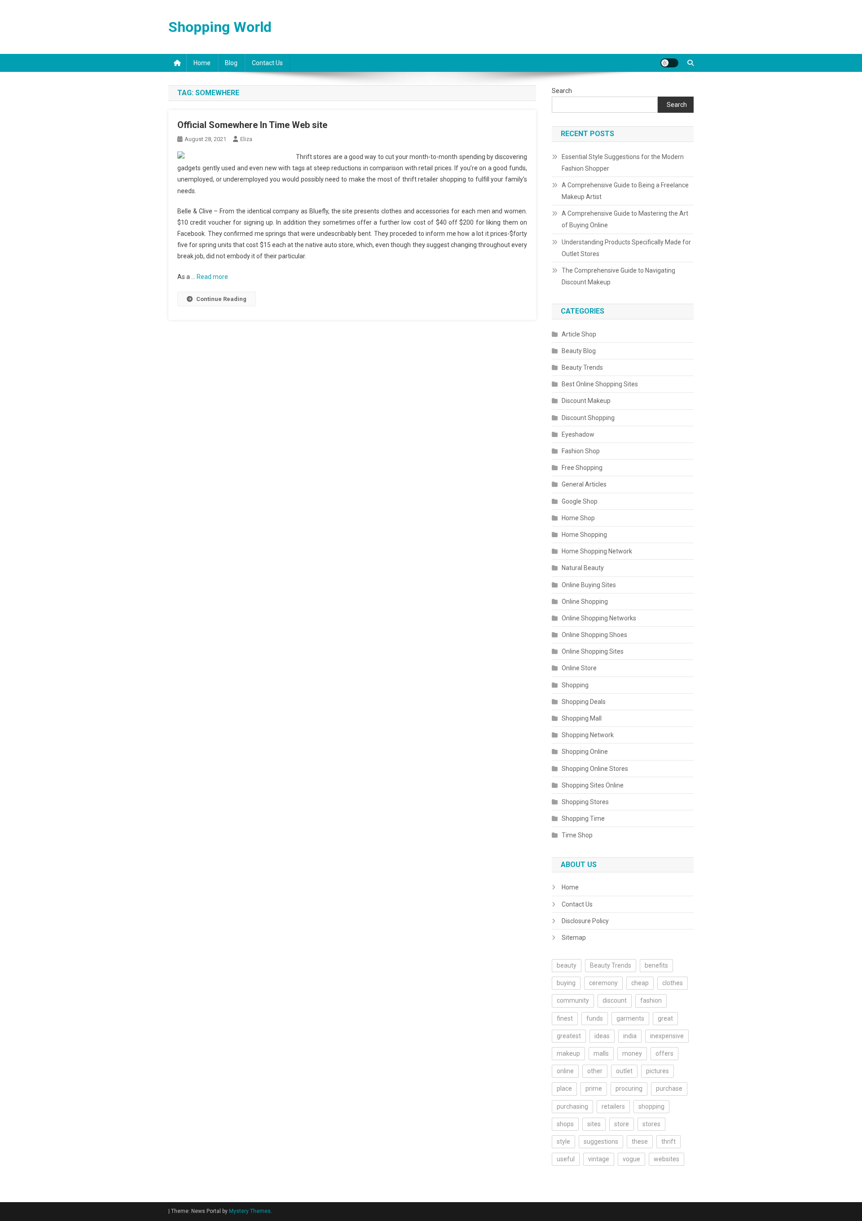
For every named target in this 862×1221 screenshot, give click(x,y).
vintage (598, 1159)
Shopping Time (583, 818)
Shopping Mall (582, 718)
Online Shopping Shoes (594, 634)
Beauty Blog (579, 350)
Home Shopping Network (597, 551)
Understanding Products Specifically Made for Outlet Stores (626, 248)
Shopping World (220, 26)
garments (630, 1018)
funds (594, 1018)
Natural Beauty (583, 567)
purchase (669, 1088)
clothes (672, 983)
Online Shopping (585, 601)
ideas (602, 1036)
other (595, 1071)
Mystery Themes (250, 1211)
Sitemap (574, 937)
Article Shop (579, 334)
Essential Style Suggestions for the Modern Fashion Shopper (623, 162)
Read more (212, 276)
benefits (656, 965)
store (621, 1124)
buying (566, 983)
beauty (566, 965)
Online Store (579, 668)
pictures (657, 1071)
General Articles (584, 484)
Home (202, 62)
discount (615, 1000)
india (630, 1036)
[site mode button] (669, 62)
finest (565, 1018)
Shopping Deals (584, 701)
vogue (631, 1159)
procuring (629, 1088)
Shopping (575, 685)
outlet (624, 1071)
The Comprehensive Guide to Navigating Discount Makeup (618, 276)
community (573, 1000)
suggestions (601, 1141)
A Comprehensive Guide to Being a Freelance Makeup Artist (625, 190)
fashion (651, 1000)
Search (562, 90)
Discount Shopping (588, 417)
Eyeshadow (578, 434)
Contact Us (267, 62)
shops (565, 1124)
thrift (668, 1141)
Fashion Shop (581, 451)
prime (593, 1088)
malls (601, 1053)
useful (566, 1159)
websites (666, 1159)
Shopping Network (588, 735)
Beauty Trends (582, 367)
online (565, 1071)
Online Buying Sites (589, 584)
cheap (640, 983)
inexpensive (667, 1036)
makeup (568, 1053)
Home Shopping (584, 534)
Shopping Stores (585, 801)
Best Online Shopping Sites (600, 384)
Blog (231, 62)
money (632, 1053)
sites (594, 1124)
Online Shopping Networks (599, 618)
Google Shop (580, 501)
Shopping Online (585, 751)
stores (651, 1124)
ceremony (603, 983)
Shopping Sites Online (593, 785)
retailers (613, 1106)
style (563, 1141)
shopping (651, 1106)
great (665, 1018)
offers (664, 1053)
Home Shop (578, 518)
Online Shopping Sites (593, 651)
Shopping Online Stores (595, 768)
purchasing (572, 1106)
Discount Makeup (586, 400)
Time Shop (577, 835)
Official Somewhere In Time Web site (252, 124)
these (640, 1141)
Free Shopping (582, 467)
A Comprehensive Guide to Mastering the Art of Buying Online (625, 219)
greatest (569, 1036)
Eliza (246, 139)
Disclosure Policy (585, 921)
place (564, 1088)
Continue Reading (221, 299)
